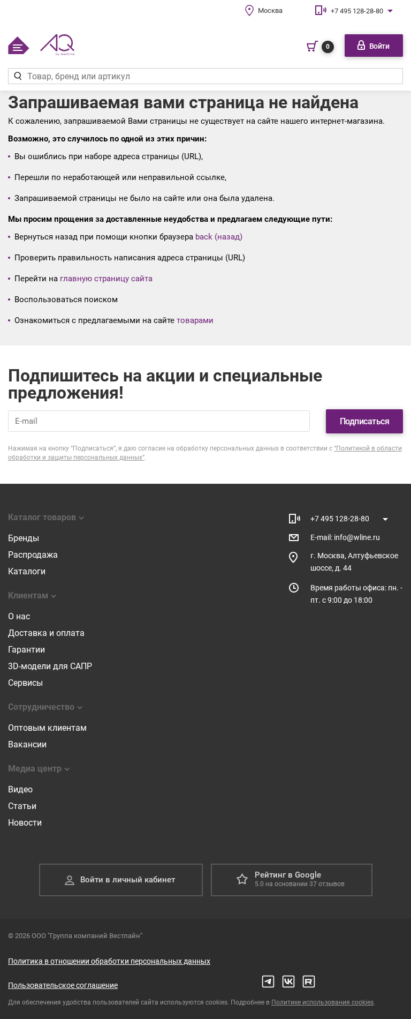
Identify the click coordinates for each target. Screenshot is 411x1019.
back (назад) (218, 237)
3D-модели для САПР (50, 666)
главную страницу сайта (106, 278)
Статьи (22, 806)
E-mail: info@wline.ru (345, 537)
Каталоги (26, 571)
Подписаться (365, 421)
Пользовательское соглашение (63, 985)
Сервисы (25, 683)
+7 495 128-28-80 (357, 11)
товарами (195, 320)
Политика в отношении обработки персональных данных (109, 961)
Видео (20, 789)
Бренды (23, 538)
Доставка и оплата (46, 633)
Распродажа (33, 555)
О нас (19, 616)
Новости (25, 823)
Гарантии (26, 650)
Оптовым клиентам (47, 728)
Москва (270, 10)
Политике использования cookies (322, 1002)
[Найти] (17, 76)
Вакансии (27, 744)
